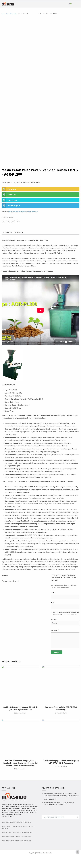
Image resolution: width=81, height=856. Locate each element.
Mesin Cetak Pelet (13, 211)
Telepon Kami (12, 200)
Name (53, 592)
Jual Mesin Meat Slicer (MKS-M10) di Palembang (16, 822)
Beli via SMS (12, 189)
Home (3, 14)
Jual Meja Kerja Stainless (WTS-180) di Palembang (17, 832)
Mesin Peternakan (12, 14)
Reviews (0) (19, 233)
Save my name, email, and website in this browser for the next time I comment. (66, 613)
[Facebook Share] (3, 221)
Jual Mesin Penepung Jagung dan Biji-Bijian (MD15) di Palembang (18, 827)
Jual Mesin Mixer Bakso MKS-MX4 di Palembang (16, 840)
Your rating (54, 620)
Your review (55, 630)
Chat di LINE (12, 195)
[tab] (7, 233)
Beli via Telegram (14, 206)
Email (53, 602)
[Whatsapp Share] (18, 221)
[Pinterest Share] (13, 221)
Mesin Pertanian (23, 211)
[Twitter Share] (8, 221)
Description (7, 233)
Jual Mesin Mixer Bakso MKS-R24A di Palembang (16, 836)
